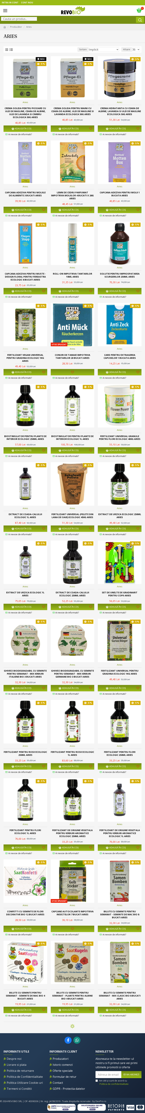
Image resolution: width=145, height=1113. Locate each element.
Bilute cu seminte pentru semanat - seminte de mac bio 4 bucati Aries (25, 995)
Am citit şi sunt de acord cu (114, 1082)
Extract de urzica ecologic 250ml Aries (119, 516)
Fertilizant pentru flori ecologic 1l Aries (25, 832)
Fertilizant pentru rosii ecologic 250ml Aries (25, 754)
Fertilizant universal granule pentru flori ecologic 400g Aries (119, 438)
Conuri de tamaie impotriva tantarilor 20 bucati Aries (72, 356)
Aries (25, 102)
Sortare (83, 49)
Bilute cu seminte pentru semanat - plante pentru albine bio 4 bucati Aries (72, 995)
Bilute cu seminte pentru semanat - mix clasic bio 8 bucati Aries (120, 995)
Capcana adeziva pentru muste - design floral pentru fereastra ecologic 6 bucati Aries (25, 276)
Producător (16, 26)
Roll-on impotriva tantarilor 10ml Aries (72, 275)
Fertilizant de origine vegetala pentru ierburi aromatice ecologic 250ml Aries (72, 833)
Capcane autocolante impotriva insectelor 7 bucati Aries (72, 913)
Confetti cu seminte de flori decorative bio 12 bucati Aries (25, 913)
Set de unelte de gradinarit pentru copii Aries (119, 594)
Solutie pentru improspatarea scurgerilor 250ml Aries (120, 275)
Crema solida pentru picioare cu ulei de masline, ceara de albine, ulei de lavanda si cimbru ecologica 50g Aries (25, 113)
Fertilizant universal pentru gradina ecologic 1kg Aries (119, 672)
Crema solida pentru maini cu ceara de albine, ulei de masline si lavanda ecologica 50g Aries (72, 111)
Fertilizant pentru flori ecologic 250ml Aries (119, 754)
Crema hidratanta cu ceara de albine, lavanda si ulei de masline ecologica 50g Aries (119, 111)
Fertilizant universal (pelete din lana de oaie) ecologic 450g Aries (72, 516)
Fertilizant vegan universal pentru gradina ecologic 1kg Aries (25, 357)
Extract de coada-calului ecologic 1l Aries (25, 516)
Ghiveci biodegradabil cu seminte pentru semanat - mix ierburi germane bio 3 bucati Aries (72, 673)
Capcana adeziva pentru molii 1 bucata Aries (120, 194)
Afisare (126, 49)
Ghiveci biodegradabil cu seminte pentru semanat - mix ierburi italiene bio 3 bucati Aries (25, 673)
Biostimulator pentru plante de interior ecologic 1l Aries (72, 438)
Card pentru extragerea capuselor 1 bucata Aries (120, 356)
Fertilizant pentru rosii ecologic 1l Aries (72, 754)
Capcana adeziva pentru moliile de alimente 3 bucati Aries (25, 194)
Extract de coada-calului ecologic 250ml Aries (72, 594)
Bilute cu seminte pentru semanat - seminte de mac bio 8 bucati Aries (119, 914)
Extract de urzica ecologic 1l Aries (25, 594)
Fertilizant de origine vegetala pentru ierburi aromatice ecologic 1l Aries (119, 833)
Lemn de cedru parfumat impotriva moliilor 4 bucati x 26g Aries (72, 195)
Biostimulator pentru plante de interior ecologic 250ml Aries (25, 438)
